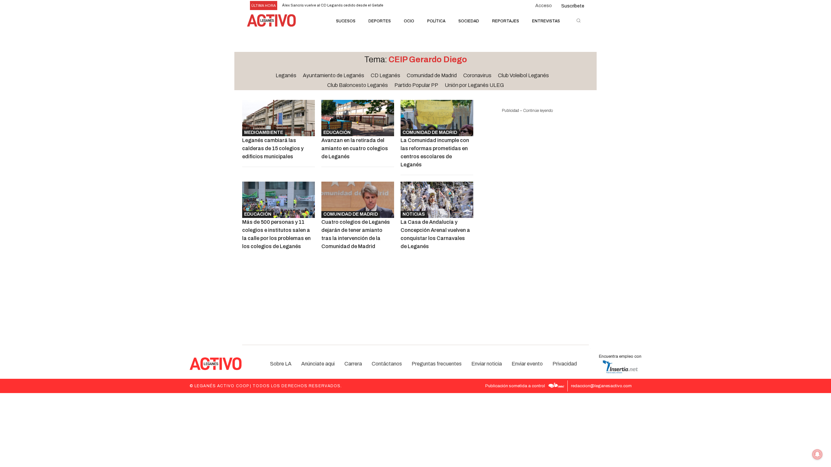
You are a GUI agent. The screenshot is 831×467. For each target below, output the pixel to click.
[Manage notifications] (817, 454)
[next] (425, 6)
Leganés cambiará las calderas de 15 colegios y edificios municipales (273, 148)
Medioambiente (263, 132)
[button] (578, 20)
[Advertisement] (527, 218)
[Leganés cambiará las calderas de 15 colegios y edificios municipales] (278, 118)
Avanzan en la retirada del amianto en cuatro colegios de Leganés (354, 148)
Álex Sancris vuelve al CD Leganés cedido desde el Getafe (332, 5)
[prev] (414, 6)
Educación (337, 132)
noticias (414, 214)
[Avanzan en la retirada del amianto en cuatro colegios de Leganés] (357, 118)
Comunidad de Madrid (430, 132)
